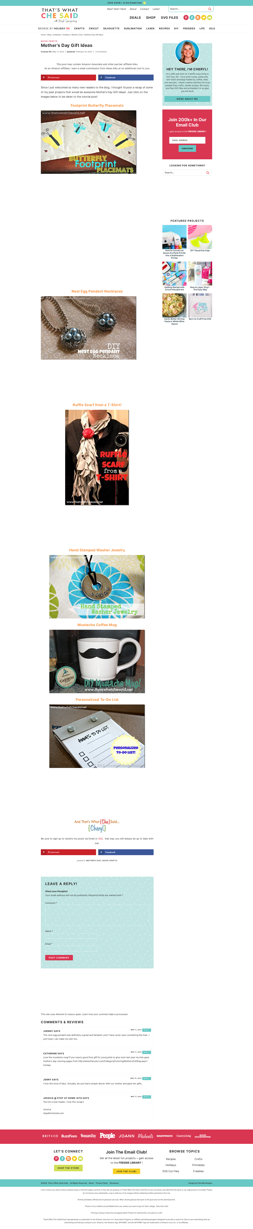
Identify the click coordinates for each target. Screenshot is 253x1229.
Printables (198, 1165)
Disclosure (114, 1183)
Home (43, 35)
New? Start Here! (116, 8)
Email (49, 943)
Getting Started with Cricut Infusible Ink (174, 288)
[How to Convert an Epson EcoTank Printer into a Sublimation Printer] (174, 248)
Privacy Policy (102, 1183)
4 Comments (101, 52)
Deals (135, 17)
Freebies (198, 1171)
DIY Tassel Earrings (200, 250)
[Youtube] (209, 17)
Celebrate (57, 35)
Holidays (66, 35)
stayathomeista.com (53, 1113)
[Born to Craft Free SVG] (200, 316)
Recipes (171, 1159)
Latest (156, 8)
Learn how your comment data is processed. (105, 1014)
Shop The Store (68, 1168)
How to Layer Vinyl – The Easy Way (200, 288)
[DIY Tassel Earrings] (200, 248)
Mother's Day (77, 35)
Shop (151, 17)
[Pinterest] (186, 17)
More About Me (187, 99)
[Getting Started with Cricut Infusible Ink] (174, 284)
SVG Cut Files (171, 1171)
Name (49, 931)
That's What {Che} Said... (60, 15)
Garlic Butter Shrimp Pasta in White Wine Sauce (174, 321)
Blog (49, 35)
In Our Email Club (124, 2)
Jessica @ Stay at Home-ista (62, 1098)
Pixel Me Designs (205, 1183)
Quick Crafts (49, 41)
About (133, 8)
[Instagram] (197, 17)
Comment (51, 903)
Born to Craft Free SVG (200, 319)
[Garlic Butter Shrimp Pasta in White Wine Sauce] (174, 316)
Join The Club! (126, 1171)
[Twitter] (203, 17)
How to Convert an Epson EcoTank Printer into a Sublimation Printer (174, 254)
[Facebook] (192, 17)
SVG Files (169, 17)
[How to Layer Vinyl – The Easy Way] (200, 284)
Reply (147, 1030)
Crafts (198, 1159)
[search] (209, 9)
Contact (144, 8)
